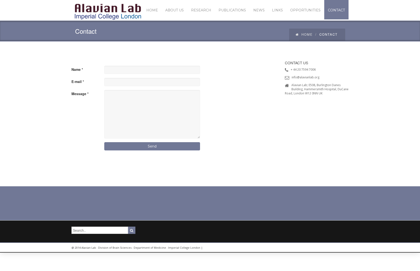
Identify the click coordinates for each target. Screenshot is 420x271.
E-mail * (77, 81)
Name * (77, 69)
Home (307, 34)
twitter (331, 248)
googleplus (320, 248)
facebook (342, 248)
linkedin (310, 248)
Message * (79, 93)
